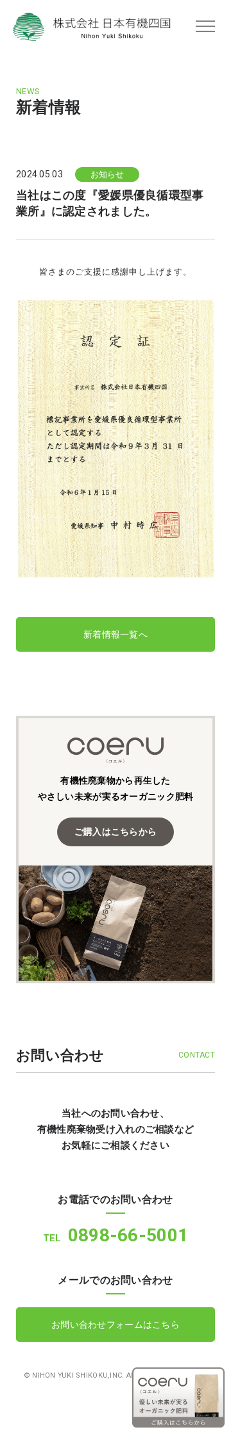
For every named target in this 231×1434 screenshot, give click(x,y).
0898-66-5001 (115, 1235)
